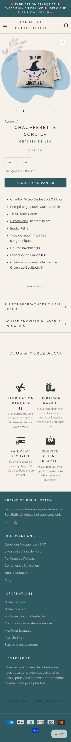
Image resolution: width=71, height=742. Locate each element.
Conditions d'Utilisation (22, 565)
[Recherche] (59, 25)
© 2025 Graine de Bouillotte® (35, 701)
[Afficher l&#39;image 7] (47, 111)
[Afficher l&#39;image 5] (39, 111)
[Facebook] (6, 522)
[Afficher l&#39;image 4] (35, 111)
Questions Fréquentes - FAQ (25, 544)
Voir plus (34, 286)
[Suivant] (54, 111)
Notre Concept (16, 609)
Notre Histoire (15, 602)
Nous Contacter (16, 573)
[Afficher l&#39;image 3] (31, 111)
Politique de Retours (20, 558)
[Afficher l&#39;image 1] (23, 111)
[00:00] (35, 69)
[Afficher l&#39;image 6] (43, 111)
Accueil (10, 121)
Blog (8, 580)
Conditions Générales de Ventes (28, 623)
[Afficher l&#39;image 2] (27, 111)
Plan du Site (13, 637)
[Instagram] (15, 522)
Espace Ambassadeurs (21, 644)
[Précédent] (16, 111)
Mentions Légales (18, 630)
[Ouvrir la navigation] (5, 25)
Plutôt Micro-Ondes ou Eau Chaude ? (33, 307)
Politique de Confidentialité (25, 616)
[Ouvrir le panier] (66, 25)
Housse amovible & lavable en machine (33, 324)
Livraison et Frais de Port (23, 551)
